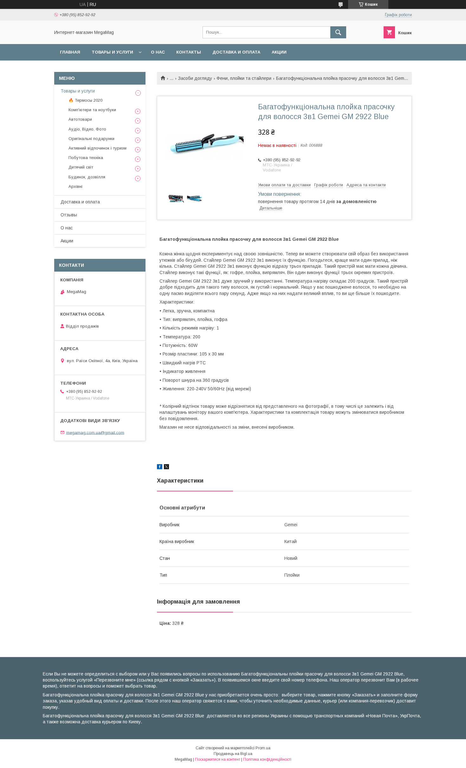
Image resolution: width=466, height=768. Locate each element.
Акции (279, 52)
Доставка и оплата (236, 52)
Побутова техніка (85, 157)
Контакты (188, 52)
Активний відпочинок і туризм (97, 148)
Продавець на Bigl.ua (233, 754)
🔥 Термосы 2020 (85, 100)
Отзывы (69, 214)
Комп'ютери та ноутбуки (92, 109)
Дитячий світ (80, 167)
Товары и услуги (112, 52)
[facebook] (159, 467)
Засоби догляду (195, 78)
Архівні (75, 186)
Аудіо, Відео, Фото (87, 129)
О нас (158, 52)
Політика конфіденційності (267, 759)
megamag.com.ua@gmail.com (95, 432)
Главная (70, 52)
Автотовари (80, 119)
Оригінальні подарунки (91, 138)
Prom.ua (263, 748)
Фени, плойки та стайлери (244, 78)
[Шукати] (338, 32)
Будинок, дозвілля (86, 177)
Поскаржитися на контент (217, 759)
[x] (166, 467)
